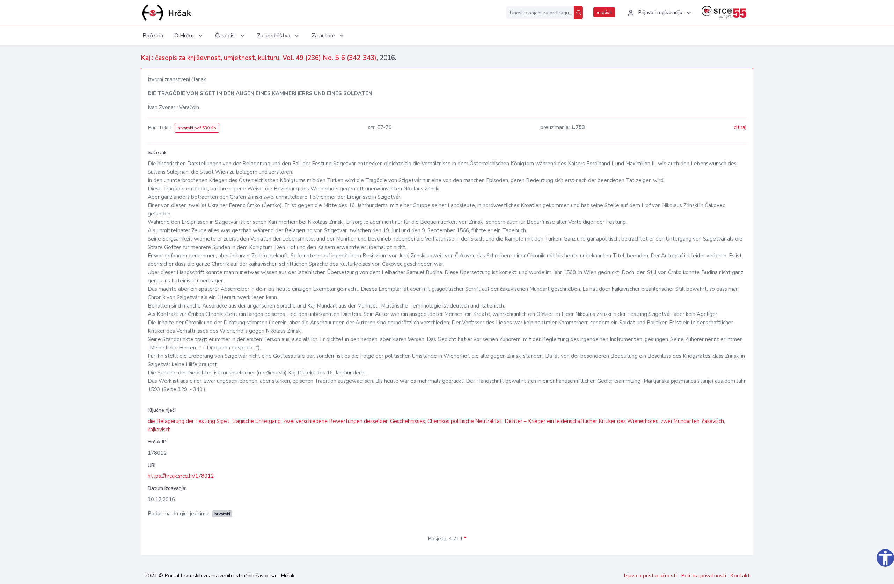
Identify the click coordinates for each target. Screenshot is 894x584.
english (604, 12)
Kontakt (740, 575)
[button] (658, 12)
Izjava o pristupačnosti (650, 575)
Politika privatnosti (703, 575)
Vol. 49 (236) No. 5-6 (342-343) (329, 57)
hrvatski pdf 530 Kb (197, 128)
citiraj (740, 127)
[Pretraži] (578, 12)
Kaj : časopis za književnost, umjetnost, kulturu (210, 57)
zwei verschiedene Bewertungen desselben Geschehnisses (354, 421)
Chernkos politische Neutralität (464, 421)
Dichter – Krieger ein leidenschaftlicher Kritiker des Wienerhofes (581, 421)
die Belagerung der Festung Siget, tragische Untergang (214, 421)
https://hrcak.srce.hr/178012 (181, 475)
